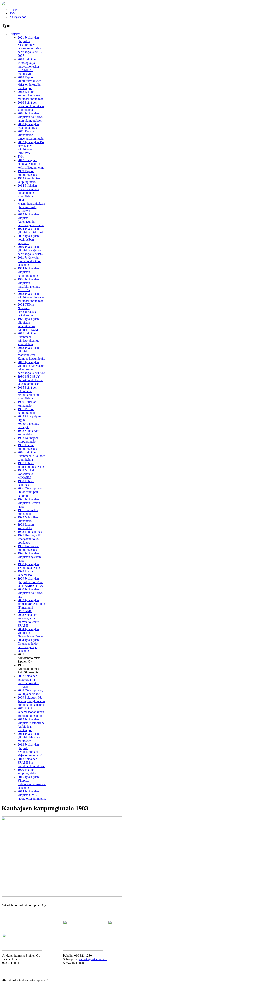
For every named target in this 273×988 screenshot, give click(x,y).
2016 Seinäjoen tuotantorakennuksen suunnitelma (31, 106)
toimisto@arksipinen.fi (93, 959)
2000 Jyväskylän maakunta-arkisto (28, 125)
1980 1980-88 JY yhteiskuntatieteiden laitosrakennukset (30, 380)
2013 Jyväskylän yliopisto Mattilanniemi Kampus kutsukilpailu (31, 353)
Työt (12, 13)
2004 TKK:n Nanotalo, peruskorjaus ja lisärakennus (27, 310)
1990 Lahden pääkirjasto (26, 482)
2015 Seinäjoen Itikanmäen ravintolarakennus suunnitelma (29, 393)
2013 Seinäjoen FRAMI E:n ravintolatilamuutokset (31, 762)
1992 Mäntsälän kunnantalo (28, 519)
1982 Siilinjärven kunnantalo (28, 432)
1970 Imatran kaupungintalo (27, 771)
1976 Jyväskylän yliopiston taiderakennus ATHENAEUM (28, 324)
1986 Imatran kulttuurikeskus (27, 446)
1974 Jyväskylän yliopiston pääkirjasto (31, 230)
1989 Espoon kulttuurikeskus (27, 172)
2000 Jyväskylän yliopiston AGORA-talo (30, 593)
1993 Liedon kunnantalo (26, 526)
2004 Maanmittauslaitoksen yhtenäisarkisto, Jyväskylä (31, 205)
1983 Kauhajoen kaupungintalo (28, 439)
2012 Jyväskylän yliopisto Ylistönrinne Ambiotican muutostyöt (31, 725)
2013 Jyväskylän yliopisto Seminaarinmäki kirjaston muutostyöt (30, 750)
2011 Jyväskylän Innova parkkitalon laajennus (29, 261)
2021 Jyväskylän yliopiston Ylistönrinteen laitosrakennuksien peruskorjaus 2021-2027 (30, 46)
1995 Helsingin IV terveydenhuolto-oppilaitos (29, 539)
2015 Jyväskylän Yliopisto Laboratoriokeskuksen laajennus (32, 782)
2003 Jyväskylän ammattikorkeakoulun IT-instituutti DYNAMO (31, 605)
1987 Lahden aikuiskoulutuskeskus (31, 464)
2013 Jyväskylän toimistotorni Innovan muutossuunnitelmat (31, 297)
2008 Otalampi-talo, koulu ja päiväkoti (30, 692)
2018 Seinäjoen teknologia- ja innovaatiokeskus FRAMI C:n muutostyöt (28, 66)
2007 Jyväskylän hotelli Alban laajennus (28, 239)
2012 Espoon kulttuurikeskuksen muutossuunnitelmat (30, 95)
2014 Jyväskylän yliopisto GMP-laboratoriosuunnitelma (32, 795)
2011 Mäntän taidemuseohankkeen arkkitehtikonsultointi (31, 712)
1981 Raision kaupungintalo (27, 410)
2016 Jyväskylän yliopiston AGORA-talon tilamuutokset (30, 117)
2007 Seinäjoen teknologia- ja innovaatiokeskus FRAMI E (28, 681)
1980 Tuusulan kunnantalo (27, 403)
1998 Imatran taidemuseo (26, 573)
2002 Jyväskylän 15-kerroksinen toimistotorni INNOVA (31, 147)
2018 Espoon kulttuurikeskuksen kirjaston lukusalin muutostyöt (29, 83)
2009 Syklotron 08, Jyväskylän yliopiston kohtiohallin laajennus (31, 701)
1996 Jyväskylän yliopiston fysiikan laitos (29, 557)
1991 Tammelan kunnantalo (28, 511)
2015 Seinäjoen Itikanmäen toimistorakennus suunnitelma (28, 339)
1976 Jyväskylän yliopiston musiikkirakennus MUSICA (29, 285)
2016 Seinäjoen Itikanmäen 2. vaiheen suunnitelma (31, 456)
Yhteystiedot (18, 17)
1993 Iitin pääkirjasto (31, 531)
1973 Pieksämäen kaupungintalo (29, 180)
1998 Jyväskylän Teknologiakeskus (29, 565)
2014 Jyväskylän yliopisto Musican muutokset (29, 737)
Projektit (15, 34)
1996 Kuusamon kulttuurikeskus (28, 547)
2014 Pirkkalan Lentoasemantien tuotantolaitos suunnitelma (28, 191)
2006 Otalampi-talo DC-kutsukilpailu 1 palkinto (30, 492)
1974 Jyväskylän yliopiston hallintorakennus (28, 272)
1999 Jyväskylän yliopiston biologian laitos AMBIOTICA (30, 582)
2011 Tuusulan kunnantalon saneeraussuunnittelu (31, 135)
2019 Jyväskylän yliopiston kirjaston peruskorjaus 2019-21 (31, 250)
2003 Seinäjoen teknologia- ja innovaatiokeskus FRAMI (28, 620)
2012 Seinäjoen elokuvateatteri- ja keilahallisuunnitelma (31, 163)
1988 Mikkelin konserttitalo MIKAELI (27, 474)
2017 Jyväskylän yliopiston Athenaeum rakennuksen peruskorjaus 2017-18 (31, 367)
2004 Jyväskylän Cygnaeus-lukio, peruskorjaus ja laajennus (28, 645)
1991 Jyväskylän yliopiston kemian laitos (29, 503)
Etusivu (14, 9)
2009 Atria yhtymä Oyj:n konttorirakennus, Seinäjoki (29, 422)
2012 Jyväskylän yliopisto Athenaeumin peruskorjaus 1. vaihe (31, 220)
